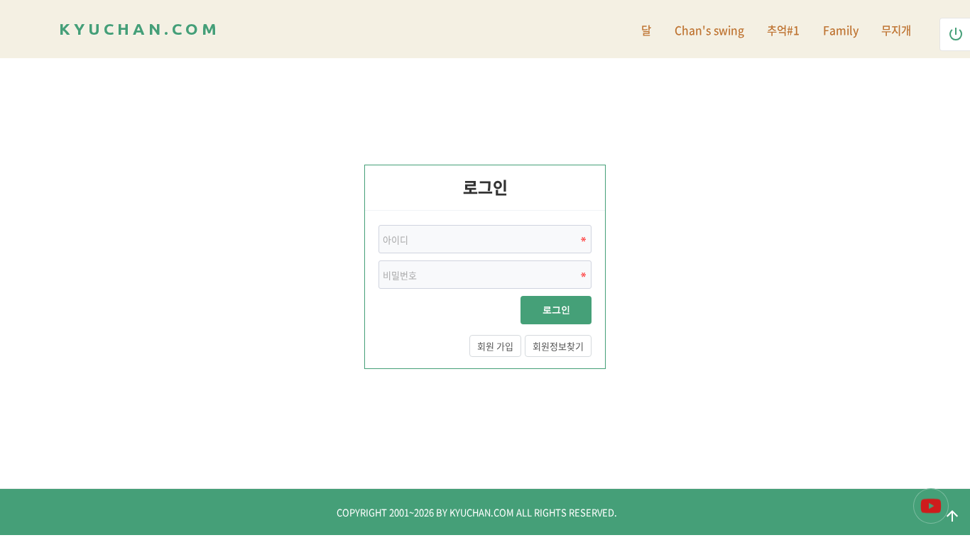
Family (841, 30)
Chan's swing (709, 30)
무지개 (896, 30)
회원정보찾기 (558, 346)
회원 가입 (495, 346)
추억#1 (783, 30)
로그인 (556, 309)
